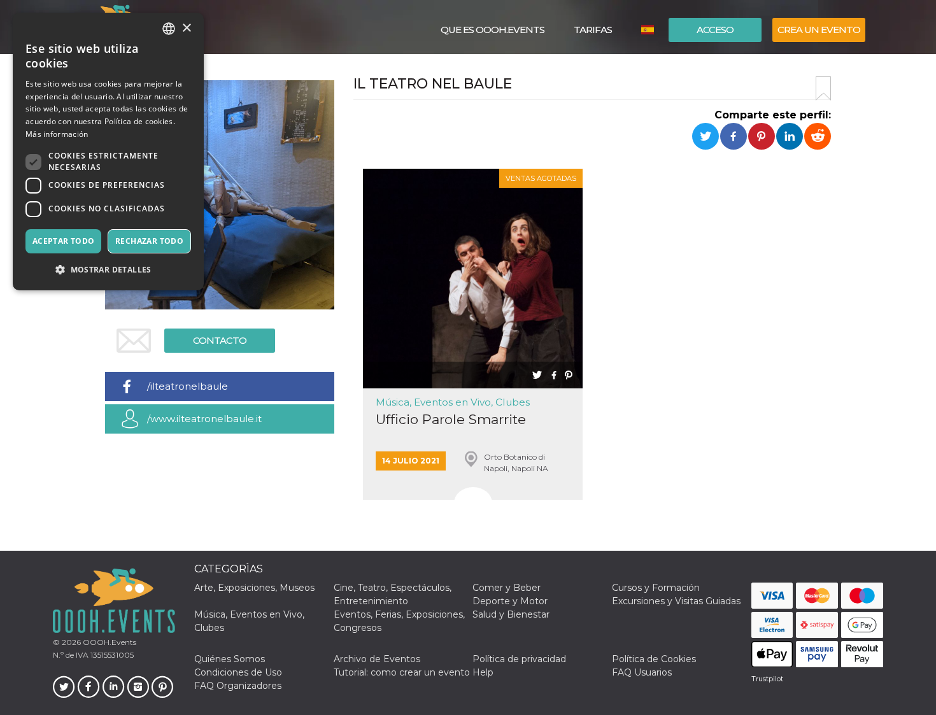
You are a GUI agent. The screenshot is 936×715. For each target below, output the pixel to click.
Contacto (219, 340)
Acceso (715, 30)
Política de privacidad (519, 659)
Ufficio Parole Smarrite (451, 419)
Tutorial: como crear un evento (402, 672)
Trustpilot (767, 678)
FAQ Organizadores (237, 685)
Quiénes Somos (229, 659)
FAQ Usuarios (642, 672)
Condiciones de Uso (238, 672)
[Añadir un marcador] (823, 88)
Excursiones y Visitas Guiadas (676, 601)
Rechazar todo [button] (149, 241)
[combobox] (168, 28)
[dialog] (108, 151)
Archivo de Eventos (377, 659)
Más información (57, 134)
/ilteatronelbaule (187, 386)
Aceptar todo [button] (63, 241)
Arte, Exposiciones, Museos (254, 587)
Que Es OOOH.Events (492, 30)
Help (482, 672)
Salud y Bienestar (511, 614)
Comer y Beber (506, 587)
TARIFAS (593, 30)
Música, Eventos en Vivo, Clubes (453, 402)
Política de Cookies (654, 659)
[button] (108, 270)
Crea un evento (818, 30)
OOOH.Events (108, 642)
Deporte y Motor (510, 601)
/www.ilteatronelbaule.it (204, 419)
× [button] (186, 28)
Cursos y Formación (656, 587)
